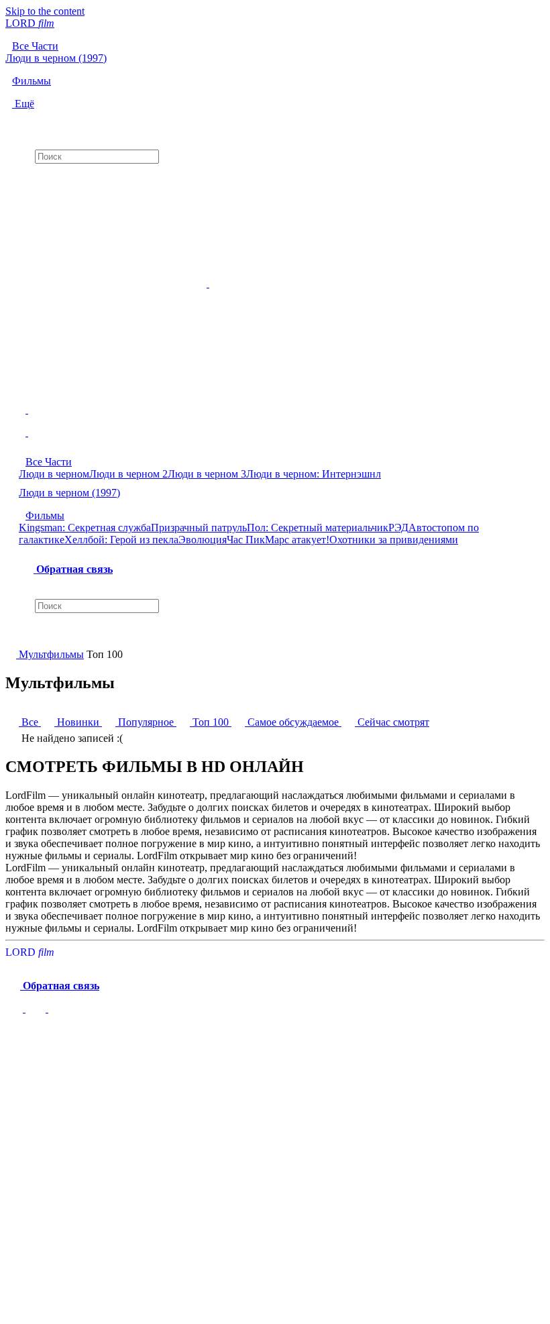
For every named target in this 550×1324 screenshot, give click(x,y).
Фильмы (44, 515)
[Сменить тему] (46, 1008)
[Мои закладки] (275, 175)
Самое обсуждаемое (293, 722)
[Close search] (12, 636)
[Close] (18, 1038)
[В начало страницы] (15, 1008)
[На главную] (12, 654)
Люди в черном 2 (128, 474)
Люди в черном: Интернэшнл (313, 474)
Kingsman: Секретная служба (85, 527)
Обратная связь (73, 569)
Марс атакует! (297, 539)
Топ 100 (210, 722)
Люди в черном (54, 474)
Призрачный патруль (199, 527)
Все (30, 722)
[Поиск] (275, 121)
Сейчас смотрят (392, 722)
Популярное (145, 722)
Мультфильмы (51, 654)
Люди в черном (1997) (69, 492)
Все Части (48, 461)
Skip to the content (45, 11)
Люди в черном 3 (207, 474)
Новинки (78, 722)
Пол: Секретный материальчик (317, 527)
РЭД (398, 527)
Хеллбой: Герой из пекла (121, 539)
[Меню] (275, 427)
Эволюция (202, 539)
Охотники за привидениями (393, 539)
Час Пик (246, 539)
